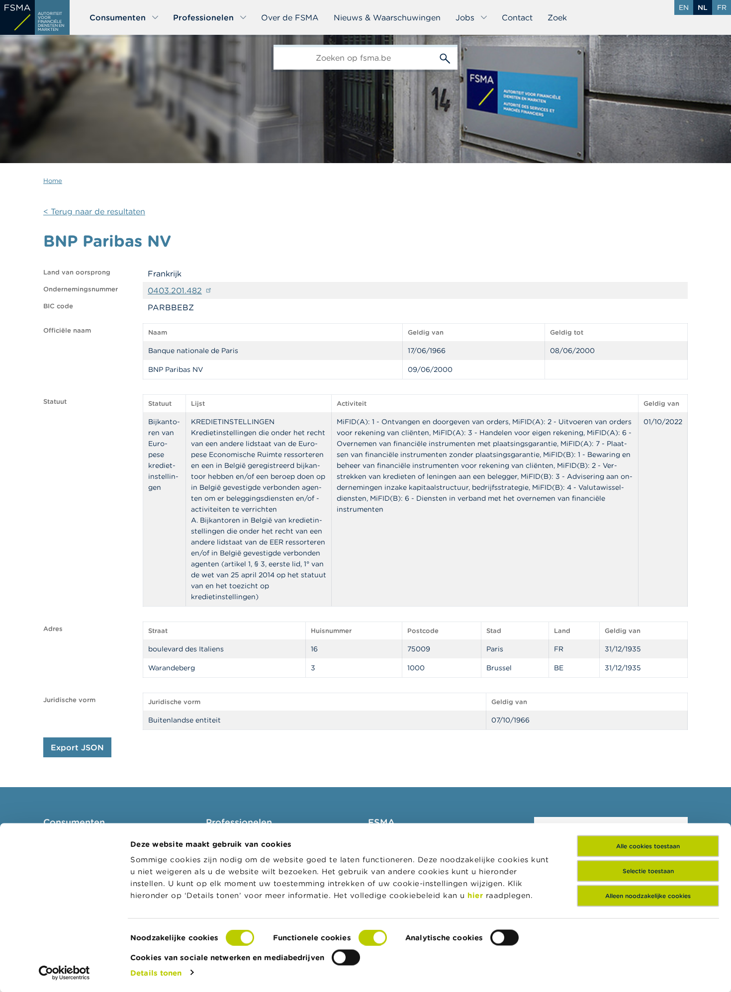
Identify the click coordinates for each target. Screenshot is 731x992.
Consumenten (118, 17)
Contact (517, 17)
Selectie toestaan (648, 871)
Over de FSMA (290, 17)
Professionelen (203, 17)
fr (722, 7)
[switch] (373, 938)
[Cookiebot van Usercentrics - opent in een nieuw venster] (64, 972)
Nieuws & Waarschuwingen (387, 17)
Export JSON (77, 747)
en (684, 7)
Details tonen (156, 972)
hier (476, 895)
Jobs (465, 17)
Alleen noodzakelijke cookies (648, 896)
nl (703, 7)
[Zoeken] (445, 57)
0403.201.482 (175, 290)
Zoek (557, 17)
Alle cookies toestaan (648, 846)
